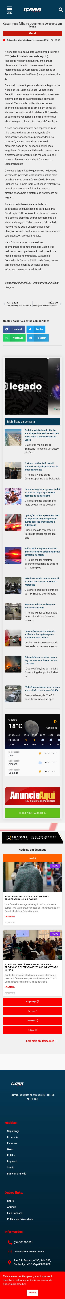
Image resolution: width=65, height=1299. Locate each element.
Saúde (10, 1167)
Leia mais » (10, 916)
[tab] (32, 858)
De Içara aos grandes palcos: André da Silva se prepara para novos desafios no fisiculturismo (42, 492)
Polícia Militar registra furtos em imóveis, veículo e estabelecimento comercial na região (42, 551)
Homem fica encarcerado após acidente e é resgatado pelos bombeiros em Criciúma (40, 634)
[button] (60, 9)
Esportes (12, 1143)
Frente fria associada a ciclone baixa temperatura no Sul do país (27, 898)
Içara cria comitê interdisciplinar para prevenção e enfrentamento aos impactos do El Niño (31, 967)
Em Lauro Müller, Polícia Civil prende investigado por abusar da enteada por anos (41, 466)
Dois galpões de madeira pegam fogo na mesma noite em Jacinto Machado (41, 660)
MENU (9, 13)
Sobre (10, 1200)
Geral (32, 33)
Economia (12, 1137)
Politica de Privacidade (20, 1219)
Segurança (13, 1131)
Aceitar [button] (32, 1292)
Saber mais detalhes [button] (14, 1284)
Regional (12, 1161)
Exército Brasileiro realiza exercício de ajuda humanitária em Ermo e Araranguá (42, 581)
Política (11, 1155)
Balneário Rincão (16, 1173)
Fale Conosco (14, 1213)
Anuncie (11, 1207)
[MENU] (9, 9)
